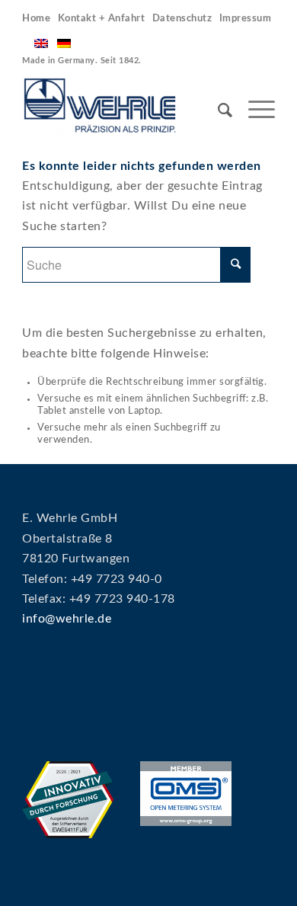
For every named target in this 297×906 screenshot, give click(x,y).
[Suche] (218, 110)
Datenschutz (182, 19)
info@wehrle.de (66, 619)
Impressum (245, 19)
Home (36, 19)
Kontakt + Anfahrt (101, 19)
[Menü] (254, 110)
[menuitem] (38, 19)
